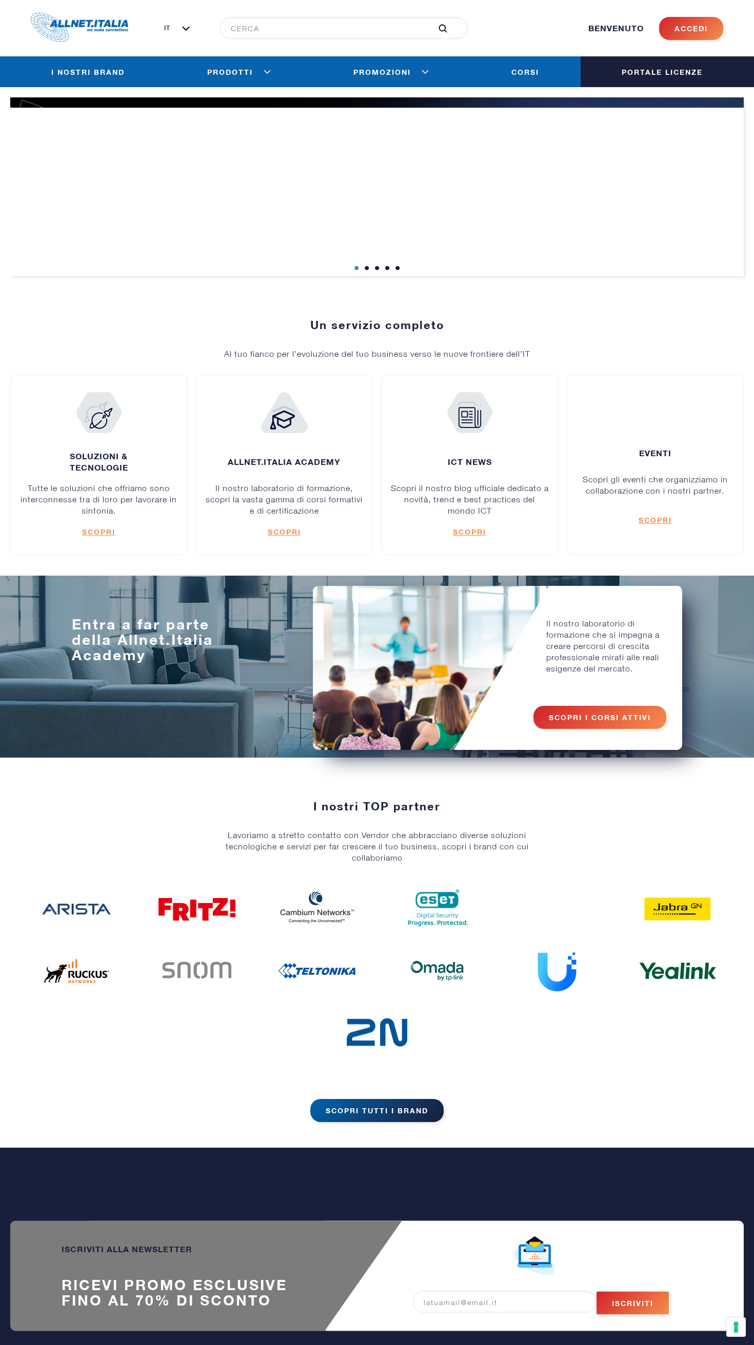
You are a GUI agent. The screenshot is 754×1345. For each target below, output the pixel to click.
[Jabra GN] (677, 929)
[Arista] (76, 929)
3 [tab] (377, 289)
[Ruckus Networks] (76, 991)
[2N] (377, 1052)
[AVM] (196, 930)
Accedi (691, 49)
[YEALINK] (677, 991)
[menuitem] (338, 49)
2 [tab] (367, 289)
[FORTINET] (557, 930)
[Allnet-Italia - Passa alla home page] (79, 59)
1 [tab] (356, 289)
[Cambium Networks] (317, 929)
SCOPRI (98, 552)
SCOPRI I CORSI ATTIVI (600, 737)
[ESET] (437, 929)
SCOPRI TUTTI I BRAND (377, 1131)
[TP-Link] (437, 991)
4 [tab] (387, 289)
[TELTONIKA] (317, 991)
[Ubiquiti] (557, 991)
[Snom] (196, 991)
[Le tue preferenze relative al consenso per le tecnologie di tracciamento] (736, 1327)
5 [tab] (397, 289)
